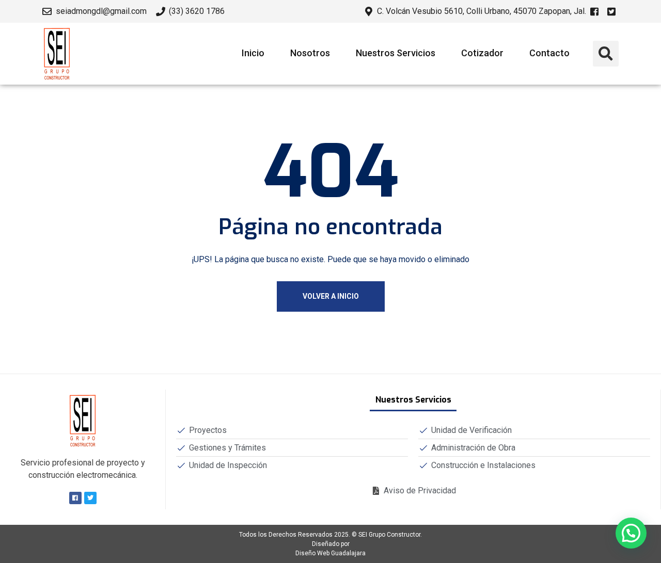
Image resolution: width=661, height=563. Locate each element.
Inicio (253, 52)
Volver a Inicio (331, 296)
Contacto (549, 52)
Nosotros (310, 52)
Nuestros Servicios (395, 52)
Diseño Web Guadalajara (330, 553)
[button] (606, 54)
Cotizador (482, 52)
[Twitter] (90, 498)
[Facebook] (75, 498)
